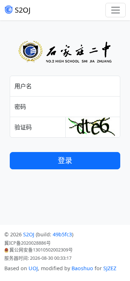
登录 (65, 160)
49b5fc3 (62, 234)
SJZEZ (109, 268)
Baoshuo (82, 268)
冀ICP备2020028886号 (27, 243)
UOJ (33, 268)
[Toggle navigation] (115, 10)
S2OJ (21, 10)
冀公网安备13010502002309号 (40, 250)
